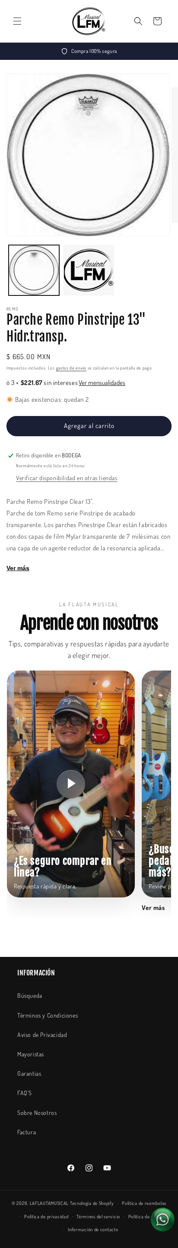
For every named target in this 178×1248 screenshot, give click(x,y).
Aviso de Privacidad (42, 1034)
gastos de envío (71, 367)
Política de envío (145, 1217)
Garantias (29, 1073)
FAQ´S (24, 1092)
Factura (26, 1132)
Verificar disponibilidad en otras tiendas (67, 477)
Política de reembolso (144, 1203)
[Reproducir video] (71, 784)
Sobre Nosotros (37, 1112)
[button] (17, 21)
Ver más (17, 568)
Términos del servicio (98, 1217)
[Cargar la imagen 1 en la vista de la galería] (34, 270)
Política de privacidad (46, 1217)
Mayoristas (30, 1054)
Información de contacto (93, 1229)
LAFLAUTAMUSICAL (49, 1203)
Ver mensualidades (102, 383)
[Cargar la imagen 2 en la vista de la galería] (89, 270)
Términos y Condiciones (47, 1015)
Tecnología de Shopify (92, 1203)
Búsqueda (29, 995)
